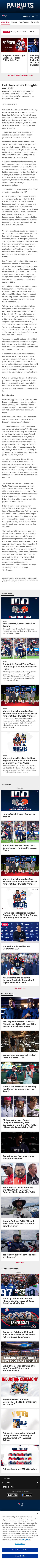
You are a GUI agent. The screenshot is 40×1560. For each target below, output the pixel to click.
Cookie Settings (20, 1544)
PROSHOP (27, 16)
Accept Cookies (20, 1556)
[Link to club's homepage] (4, 15)
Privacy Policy (25, 1539)
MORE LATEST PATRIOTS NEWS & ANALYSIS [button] (20, 75)
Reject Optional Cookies (20, 1550)
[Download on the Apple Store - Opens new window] (12, 1495)
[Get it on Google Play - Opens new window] (27, 1496)
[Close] (37, 1513)
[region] (20, 1535)
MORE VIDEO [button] (20, 1262)
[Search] (33, 16)
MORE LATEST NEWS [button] (20, 988)
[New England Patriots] (20, 1505)
